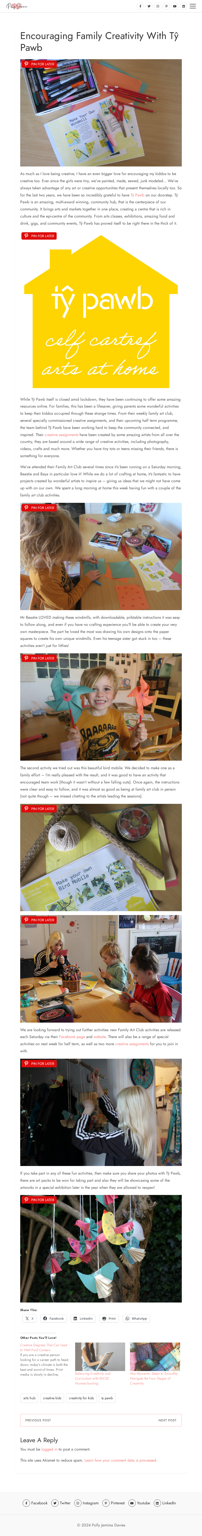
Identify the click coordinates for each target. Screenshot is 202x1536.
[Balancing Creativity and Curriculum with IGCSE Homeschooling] (100, 1357)
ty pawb (107, 1398)
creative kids (52, 1398)
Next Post (168, 1420)
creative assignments (61, 435)
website (100, 1037)
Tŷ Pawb (137, 195)
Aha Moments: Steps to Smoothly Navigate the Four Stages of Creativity (154, 1378)
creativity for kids (81, 1398)
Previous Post (38, 1420)
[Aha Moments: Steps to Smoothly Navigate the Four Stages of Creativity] (155, 1357)
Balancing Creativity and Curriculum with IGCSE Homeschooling (92, 1378)
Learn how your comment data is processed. (120, 1460)
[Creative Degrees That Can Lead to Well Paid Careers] (47, 1360)
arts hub (29, 1398)
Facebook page (72, 1037)
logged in (49, 1449)
